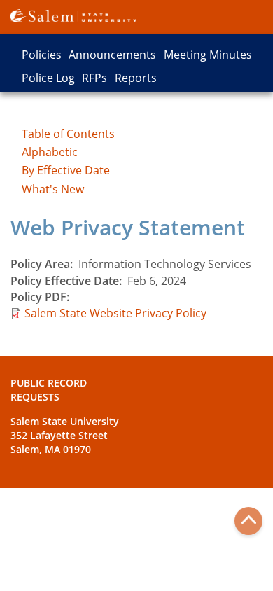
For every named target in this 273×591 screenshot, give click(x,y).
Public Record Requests (48, 389)
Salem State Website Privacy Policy (115, 313)
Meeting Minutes (208, 54)
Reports (136, 77)
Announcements (112, 54)
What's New (53, 189)
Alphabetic (50, 152)
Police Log (48, 77)
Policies (42, 54)
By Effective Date (66, 170)
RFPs (94, 77)
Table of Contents (68, 133)
